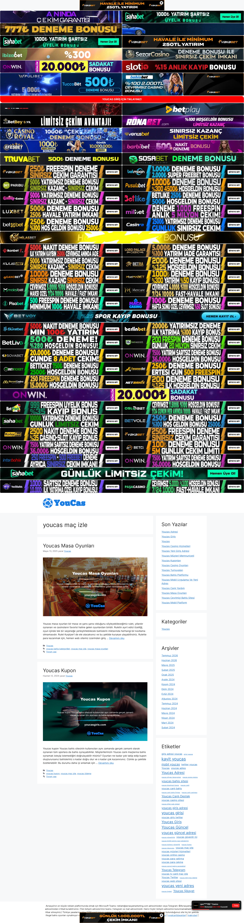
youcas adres (178, 768)
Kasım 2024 (168, 684)
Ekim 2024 (168, 689)
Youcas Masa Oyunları (68, 546)
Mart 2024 (168, 722)
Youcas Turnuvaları (172, 570)
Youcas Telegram (173, 870)
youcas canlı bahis (172, 788)
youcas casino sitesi (173, 800)
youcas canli (184, 785)
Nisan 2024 (168, 718)
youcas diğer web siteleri (171, 804)
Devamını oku (116, 638)
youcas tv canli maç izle (175, 873)
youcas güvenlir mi (186, 837)
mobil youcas (171, 764)
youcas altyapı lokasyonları (171, 777)
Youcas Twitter (170, 877)
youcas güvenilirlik (168, 837)
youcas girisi (173, 813)
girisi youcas (188, 754)
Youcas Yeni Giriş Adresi (175, 551)
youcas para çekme (172, 862)
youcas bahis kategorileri (58, 649)
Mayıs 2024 (168, 713)
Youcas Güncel (175, 827)
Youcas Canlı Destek (176, 796)
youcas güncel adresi (179, 833)
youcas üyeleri (167, 891)
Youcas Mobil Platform (174, 602)
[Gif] (122, 237)
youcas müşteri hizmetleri (176, 851)
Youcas (49, 645)
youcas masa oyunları (97, 649)
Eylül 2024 (167, 694)
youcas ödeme (84, 773)
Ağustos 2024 (169, 698)
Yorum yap (51, 651)
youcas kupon (53, 773)
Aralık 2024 (168, 679)
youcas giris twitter (172, 817)
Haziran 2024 (169, 708)
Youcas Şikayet (183, 891)
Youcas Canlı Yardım (173, 588)
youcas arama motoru (190, 777)
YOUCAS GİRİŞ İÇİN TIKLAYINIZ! (122, 99)
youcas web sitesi (172, 881)
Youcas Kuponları (171, 560)
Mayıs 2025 (168, 665)
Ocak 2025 (168, 674)
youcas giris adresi (175, 808)
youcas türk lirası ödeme (188, 878)
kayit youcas (174, 758)
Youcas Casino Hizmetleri (176, 546)
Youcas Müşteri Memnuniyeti (178, 555)
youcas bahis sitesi (175, 781)
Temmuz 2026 (170, 655)
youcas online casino (173, 855)
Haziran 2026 (169, 660)
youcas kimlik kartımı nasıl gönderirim (175, 841)
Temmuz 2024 (170, 703)
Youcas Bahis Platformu (175, 575)
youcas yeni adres (178, 885)
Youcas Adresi (170, 531)
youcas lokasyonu (168, 848)
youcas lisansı (186, 845)
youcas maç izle (78, 649)
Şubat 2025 (168, 670)
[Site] (61, 171)
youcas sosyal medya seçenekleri (174, 866)
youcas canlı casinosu (189, 792)
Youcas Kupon (59, 670)
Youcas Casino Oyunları (175, 565)
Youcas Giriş (169, 536)
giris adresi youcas (172, 754)
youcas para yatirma (173, 858)
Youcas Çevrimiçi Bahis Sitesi (178, 597)
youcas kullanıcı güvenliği (171, 845)
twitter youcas (189, 764)
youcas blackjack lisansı (170, 785)
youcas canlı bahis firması (171, 792)
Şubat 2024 (168, 727)
